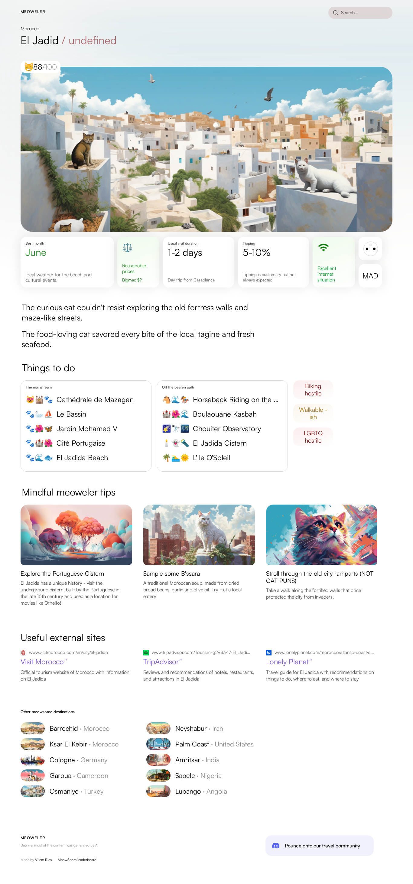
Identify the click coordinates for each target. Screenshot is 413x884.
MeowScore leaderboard (77, 859)
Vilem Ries (43, 859)
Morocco (30, 28)
